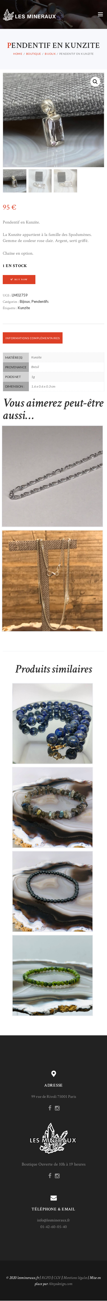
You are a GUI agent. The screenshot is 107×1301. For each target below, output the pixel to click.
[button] (95, 82)
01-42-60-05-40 (53, 1226)
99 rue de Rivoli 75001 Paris (53, 1096)
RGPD (46, 1277)
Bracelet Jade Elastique (52, 970)
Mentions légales (75, 1277)
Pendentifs (40, 301)
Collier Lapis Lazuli (52, 719)
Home (17, 53)
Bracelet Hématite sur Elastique (52, 886)
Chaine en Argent (52, 471)
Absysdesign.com (60, 1283)
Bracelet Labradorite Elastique (52, 803)
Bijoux (50, 53)
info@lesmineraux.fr (53, 1220)
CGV (57, 1277)
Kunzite (24, 308)
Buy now (21, 279)
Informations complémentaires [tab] (32, 338)
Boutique (33, 53)
